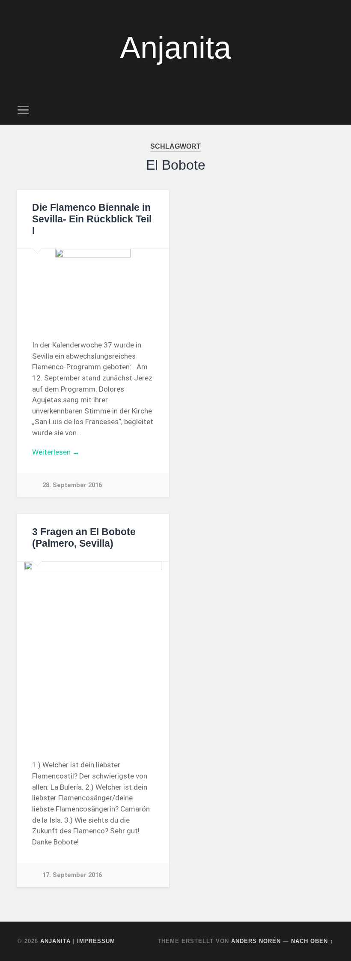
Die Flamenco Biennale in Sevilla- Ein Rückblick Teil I (92, 219)
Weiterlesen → (56, 452)
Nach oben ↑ (312, 941)
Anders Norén (256, 941)
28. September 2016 (72, 485)
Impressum (96, 941)
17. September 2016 (72, 875)
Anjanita (175, 47)
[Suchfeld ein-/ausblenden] (328, 109)
